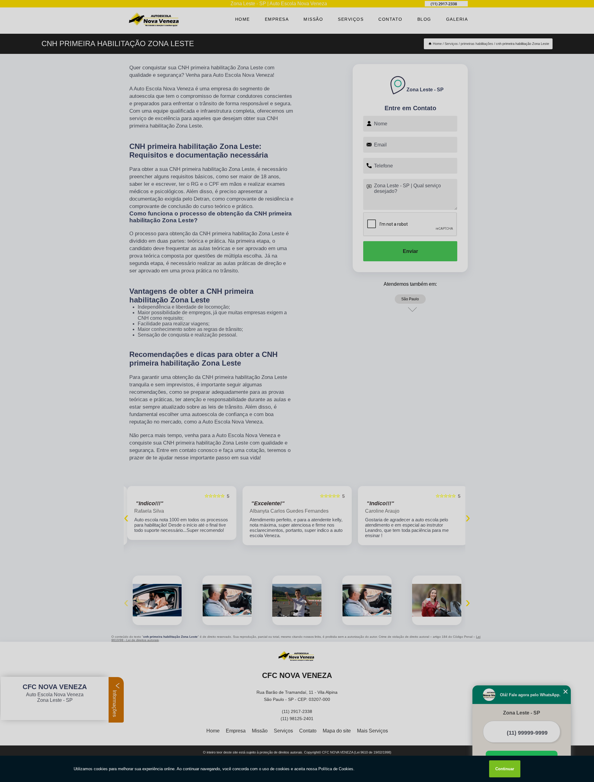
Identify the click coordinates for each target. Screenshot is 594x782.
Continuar (504, 769)
